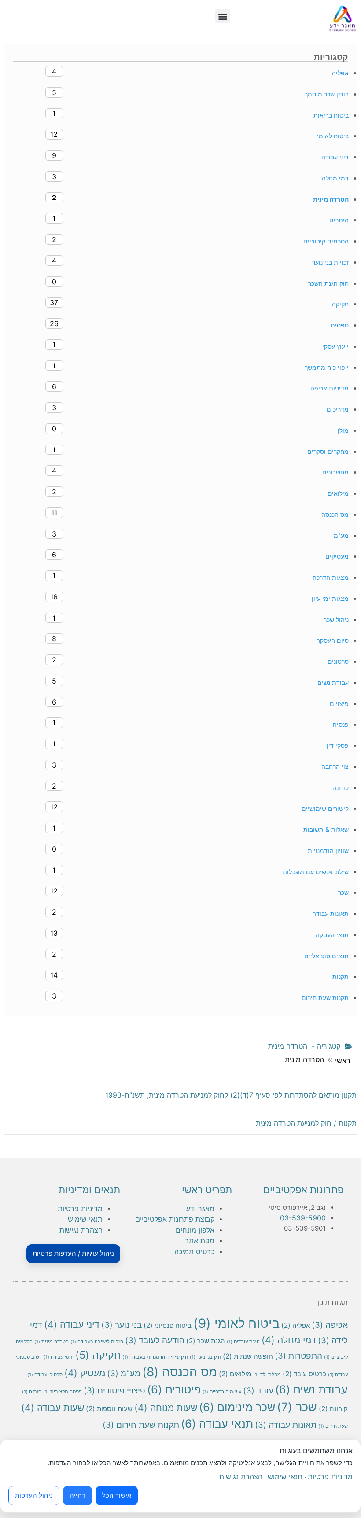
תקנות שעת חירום (141, 1425)
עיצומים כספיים (222, 1392)
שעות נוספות (109, 1408)
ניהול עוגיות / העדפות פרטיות (73, 1253)
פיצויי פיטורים (114, 1391)
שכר (297, 1407)
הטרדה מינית (51, 1342)
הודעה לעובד (154, 1340)
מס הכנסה (179, 1371)
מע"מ (123, 1373)
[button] (222, 16)
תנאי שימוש (85, 1219)
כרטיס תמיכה (194, 1251)
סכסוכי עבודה (45, 1375)
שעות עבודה (52, 1407)
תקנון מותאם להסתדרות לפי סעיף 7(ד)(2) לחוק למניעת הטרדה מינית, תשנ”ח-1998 (231, 1095)
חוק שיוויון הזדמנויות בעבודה (155, 1357)
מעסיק (84, 1372)
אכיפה (330, 1325)
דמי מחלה (289, 1339)
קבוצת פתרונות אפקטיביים (174, 1219)
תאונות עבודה (286, 1425)
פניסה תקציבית (62, 1392)
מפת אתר (199, 1240)
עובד (258, 1391)
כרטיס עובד (304, 1374)
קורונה (333, 1408)
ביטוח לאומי (236, 1323)
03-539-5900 (303, 1217)
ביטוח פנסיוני (168, 1325)
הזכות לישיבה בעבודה (96, 1342)
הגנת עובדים (243, 1342)
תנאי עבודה (217, 1423)
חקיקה (98, 1355)
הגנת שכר (205, 1341)
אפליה (295, 1325)
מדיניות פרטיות (80, 1208)
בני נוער (121, 1325)
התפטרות (298, 1356)
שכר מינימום (237, 1407)
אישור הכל (116, 1495)
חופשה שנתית (248, 1356)
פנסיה (31, 1392)
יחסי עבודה (59, 1357)
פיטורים (174, 1389)
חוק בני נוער (205, 1357)
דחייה (77, 1495)
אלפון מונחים (195, 1230)
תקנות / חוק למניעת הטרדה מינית (306, 1123)
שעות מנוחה (165, 1407)
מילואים (235, 1374)
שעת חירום (333, 1426)
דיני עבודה (71, 1324)
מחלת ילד (267, 1375)
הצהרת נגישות (81, 1230)
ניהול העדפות (34, 1495)
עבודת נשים (311, 1389)
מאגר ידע (200, 1208)
